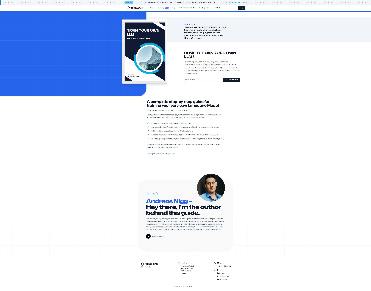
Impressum (221, 273)
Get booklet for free (231, 79)
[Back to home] (135, 8)
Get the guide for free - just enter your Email (162, 154)
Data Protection (223, 276)
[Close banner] (244, 2)
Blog (241, 7)
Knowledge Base (204, 7)
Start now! (237, 2)
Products (217, 7)
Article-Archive (222, 279)
